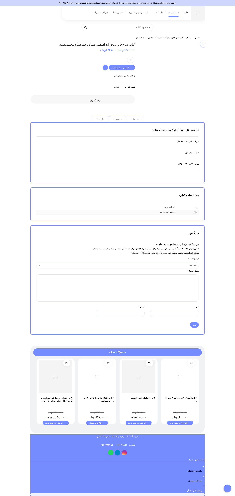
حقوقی (117, 87)
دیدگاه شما (193, 271)
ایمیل (141, 306)
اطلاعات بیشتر (95, 423)
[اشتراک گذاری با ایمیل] (72, 98)
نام (197, 306)
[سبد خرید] (52, 14)
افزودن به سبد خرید (120, 67)
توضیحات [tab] (135, 119)
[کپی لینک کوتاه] (66, 98)
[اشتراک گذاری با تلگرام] (79, 98)
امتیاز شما (193, 259)
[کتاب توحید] (204, 38)
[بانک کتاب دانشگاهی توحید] (198, 13)
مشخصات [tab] (118, 119)
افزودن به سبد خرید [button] (178, 423)
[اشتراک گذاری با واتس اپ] (86, 98)
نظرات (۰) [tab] (100, 119)
